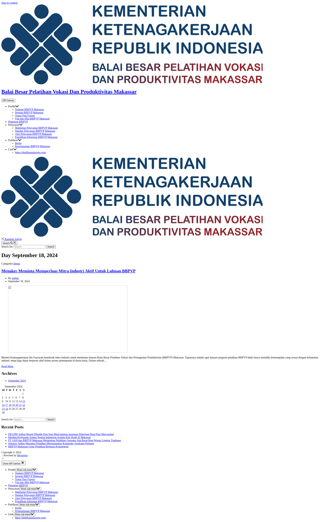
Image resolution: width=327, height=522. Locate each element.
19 (13, 405)
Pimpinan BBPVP (18, 121)
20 (16, 405)
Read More (7, 366)
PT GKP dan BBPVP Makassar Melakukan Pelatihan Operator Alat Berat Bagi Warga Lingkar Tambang (64, 440)
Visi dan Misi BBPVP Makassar (32, 118)
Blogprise (22, 455)
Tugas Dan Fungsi (25, 115)
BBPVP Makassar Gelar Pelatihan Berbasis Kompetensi (38, 446)
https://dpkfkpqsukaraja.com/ (30, 152)
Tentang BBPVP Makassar (29, 109)
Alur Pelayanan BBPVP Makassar (33, 134)
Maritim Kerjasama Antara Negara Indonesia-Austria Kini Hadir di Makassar (49, 437)
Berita (18, 143)
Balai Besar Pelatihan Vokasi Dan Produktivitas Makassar (69, 92)
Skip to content (9, 2)
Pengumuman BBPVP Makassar (32, 146)
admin (15, 278)
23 (3, 408)
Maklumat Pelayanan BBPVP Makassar (36, 127)
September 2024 (17, 380)
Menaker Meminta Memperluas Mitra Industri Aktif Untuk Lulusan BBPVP (68, 271)
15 (23, 401)
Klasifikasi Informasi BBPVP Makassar (36, 137)
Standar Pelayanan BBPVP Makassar (35, 130)
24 (6, 408)
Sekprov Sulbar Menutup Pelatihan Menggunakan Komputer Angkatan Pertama (51, 443)
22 (23, 405)
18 (10, 405)
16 (3, 405)
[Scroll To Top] (2, 458)
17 (6, 405)
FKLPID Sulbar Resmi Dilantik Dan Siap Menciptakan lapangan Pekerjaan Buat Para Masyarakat (61, 434)
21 (20, 405)
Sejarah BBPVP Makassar (29, 112)
